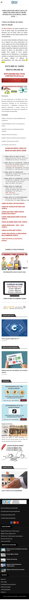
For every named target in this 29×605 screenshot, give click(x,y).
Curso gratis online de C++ (10, 338)
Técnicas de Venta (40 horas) (14, 166)
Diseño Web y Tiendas (12, 554)
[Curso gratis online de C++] (14, 327)
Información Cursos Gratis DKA (14, 272)
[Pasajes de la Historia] (14, 430)
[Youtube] (17, 522)
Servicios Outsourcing (6, 538)
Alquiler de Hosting (12, 559)
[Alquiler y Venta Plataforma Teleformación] (3, 565)
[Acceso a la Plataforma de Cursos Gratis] (14, 79)
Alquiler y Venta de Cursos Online (15, 569)
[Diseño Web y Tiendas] (3, 555)
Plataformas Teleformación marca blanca (12, 536)
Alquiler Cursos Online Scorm (8, 533)
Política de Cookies (6, 587)
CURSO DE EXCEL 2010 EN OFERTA (13, 203)
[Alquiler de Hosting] (3, 560)
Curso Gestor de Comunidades (12, 490)
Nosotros (3, 579)
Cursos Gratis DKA (5, 541)
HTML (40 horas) (10, 192)
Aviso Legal (4, 582)
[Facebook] (11, 522)
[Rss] (14, 522)
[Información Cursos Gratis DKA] (14, 261)
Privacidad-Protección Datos (8, 584)
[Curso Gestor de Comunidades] (14, 479)
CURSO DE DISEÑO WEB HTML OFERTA (14, 222)
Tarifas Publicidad (5, 589)
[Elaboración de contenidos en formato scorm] (14, 359)
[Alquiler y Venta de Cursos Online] (3, 570)
